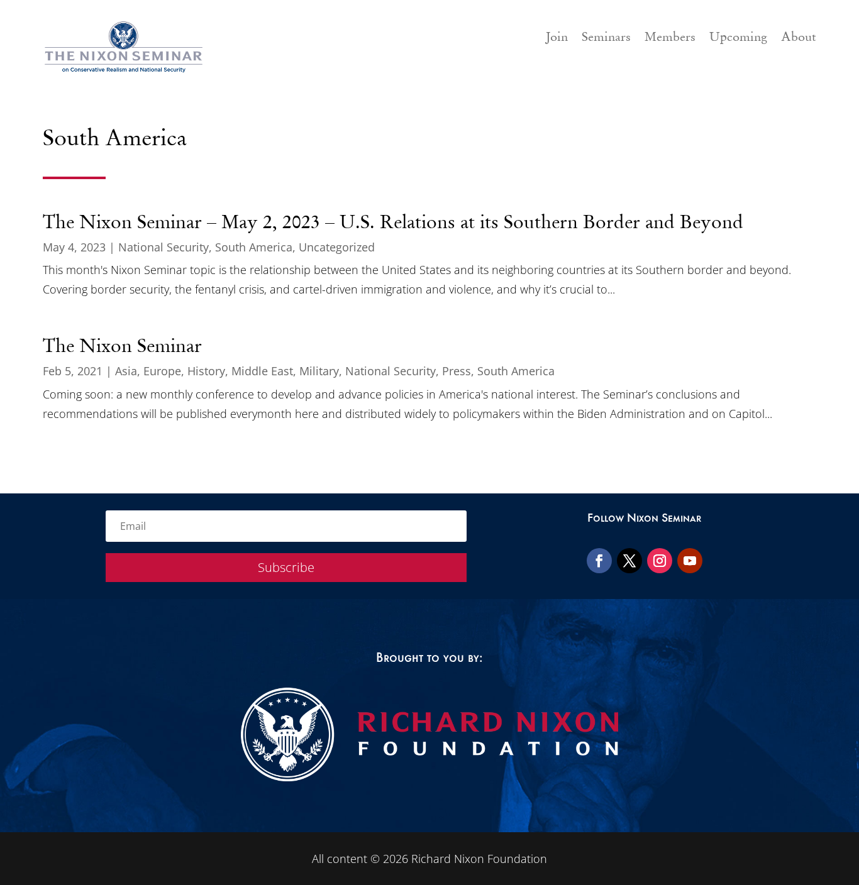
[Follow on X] (629, 560)
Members (670, 38)
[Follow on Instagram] (659, 560)
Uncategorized (337, 247)
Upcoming (738, 38)
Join (557, 38)
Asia (126, 370)
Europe (162, 370)
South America (253, 247)
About (798, 38)
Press (456, 370)
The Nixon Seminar (122, 346)
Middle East (262, 370)
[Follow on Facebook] (599, 560)
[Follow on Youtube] (689, 560)
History (206, 370)
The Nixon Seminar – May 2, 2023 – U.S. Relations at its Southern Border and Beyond (393, 222)
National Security (163, 247)
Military (319, 370)
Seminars (606, 38)
